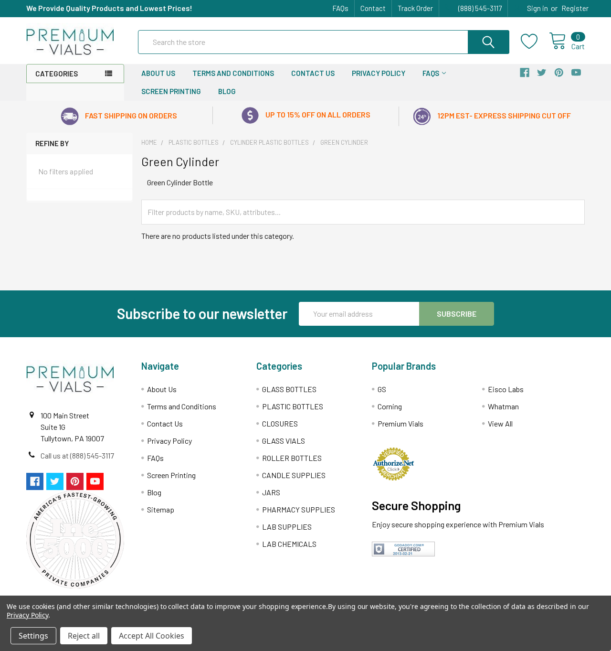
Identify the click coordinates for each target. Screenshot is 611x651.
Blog (227, 91)
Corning (390, 406)
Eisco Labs (506, 389)
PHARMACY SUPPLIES (298, 509)
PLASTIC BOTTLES (292, 406)
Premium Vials (400, 423)
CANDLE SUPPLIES (294, 475)
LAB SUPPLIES (287, 526)
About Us (158, 73)
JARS (271, 492)
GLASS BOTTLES (289, 389)
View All (500, 423)
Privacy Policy (378, 73)
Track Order (415, 8)
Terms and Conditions (233, 73)
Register (575, 8)
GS (382, 389)
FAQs (340, 8)
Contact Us (313, 73)
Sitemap (160, 509)
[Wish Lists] (535, 41)
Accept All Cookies (151, 635)
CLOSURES (280, 423)
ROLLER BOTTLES (292, 457)
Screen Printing (171, 91)
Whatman (503, 406)
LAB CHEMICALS (289, 543)
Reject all (84, 635)
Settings (33, 635)
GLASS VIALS (283, 440)
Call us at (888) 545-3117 (77, 455)
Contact (373, 8)
